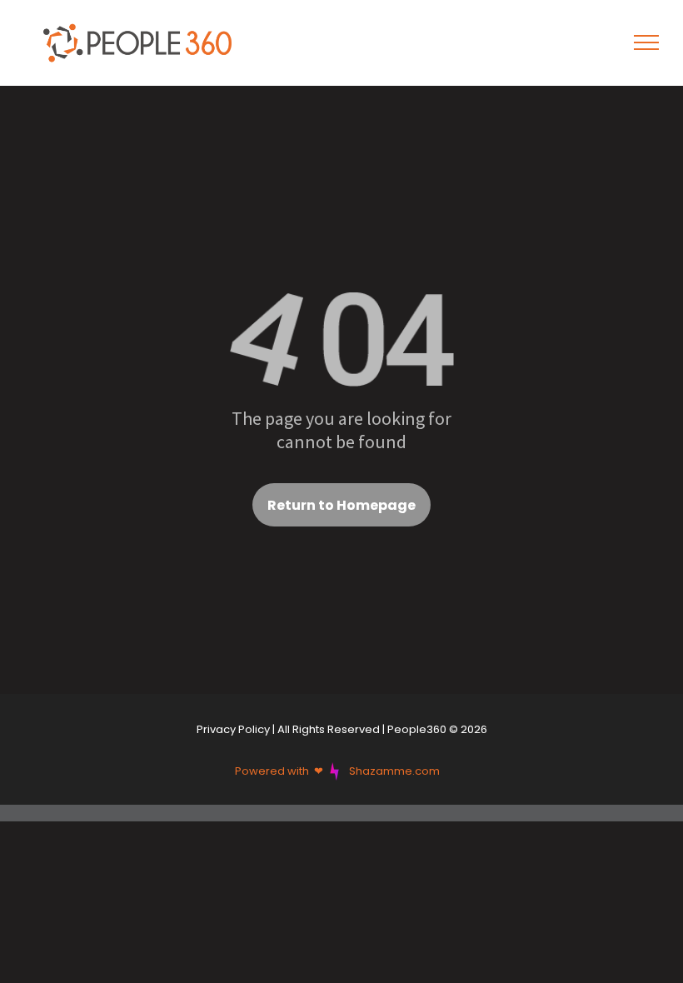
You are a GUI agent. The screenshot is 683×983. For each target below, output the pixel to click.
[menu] (646, 42)
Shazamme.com (394, 771)
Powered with (272, 771)
